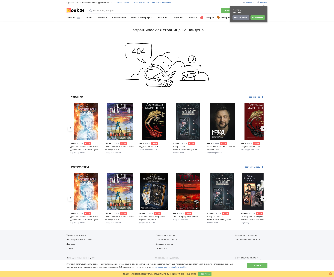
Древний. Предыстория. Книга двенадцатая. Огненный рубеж (84, 148)
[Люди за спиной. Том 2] (256, 121)
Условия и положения (165, 235)
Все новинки (255, 97)
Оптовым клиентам (141, 2)
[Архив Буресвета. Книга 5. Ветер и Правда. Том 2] (120, 121)
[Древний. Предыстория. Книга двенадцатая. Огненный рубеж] (85, 121)
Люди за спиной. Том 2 (251, 146)
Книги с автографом (141, 17)
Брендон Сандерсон (113, 152)
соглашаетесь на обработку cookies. (171, 267)
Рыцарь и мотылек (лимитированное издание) (185, 148)
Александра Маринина (148, 149)
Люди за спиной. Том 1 (149, 146)
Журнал (193, 17)
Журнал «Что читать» (76, 235)
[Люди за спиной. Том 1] (154, 121)
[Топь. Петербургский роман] (188, 191)
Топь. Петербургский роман (185, 216)
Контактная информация (246, 235)
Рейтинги (162, 17)
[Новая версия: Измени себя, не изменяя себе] (222, 121)
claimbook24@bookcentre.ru (247, 239)
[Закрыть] (330, 273)
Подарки (209, 17)
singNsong (245, 222)
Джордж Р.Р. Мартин (147, 222)
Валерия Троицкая (180, 219)
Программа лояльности (161, 2)
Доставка (250, 2)
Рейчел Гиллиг (178, 152)
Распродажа (227, 17)
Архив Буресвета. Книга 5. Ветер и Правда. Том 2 (119, 148)
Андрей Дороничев (214, 152)
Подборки (178, 17)
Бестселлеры (119, 17)
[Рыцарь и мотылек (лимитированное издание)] (188, 121)
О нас (119, 2)
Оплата (127, 2)
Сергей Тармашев (77, 152)
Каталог (71, 17)
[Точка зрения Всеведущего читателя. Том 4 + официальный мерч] (256, 191)
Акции (88, 17)
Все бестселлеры (253, 167)
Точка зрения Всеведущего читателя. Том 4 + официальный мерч (255, 218)
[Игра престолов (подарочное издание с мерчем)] (154, 191)
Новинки (102, 17)
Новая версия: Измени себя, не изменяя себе (221, 148)
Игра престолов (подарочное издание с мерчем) (152, 218)
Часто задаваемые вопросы (79, 239)
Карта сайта (161, 248)
